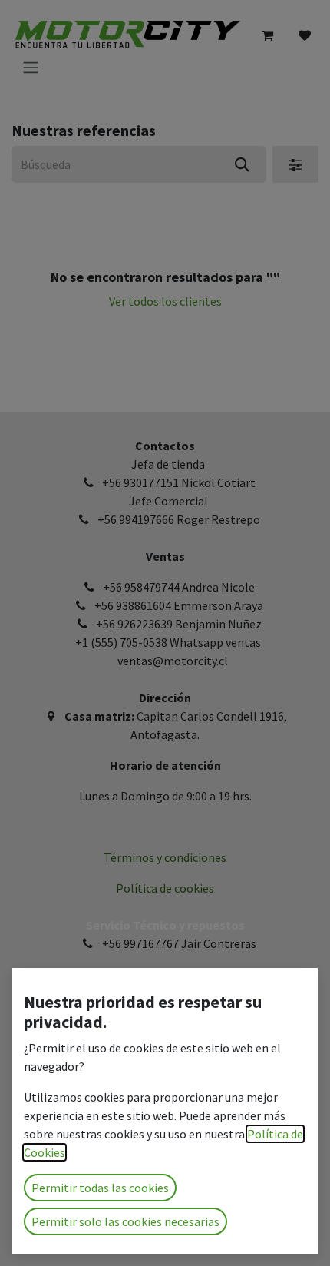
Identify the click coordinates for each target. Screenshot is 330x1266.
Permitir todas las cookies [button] (100, 1187)
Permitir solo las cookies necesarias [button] (125, 1221)
